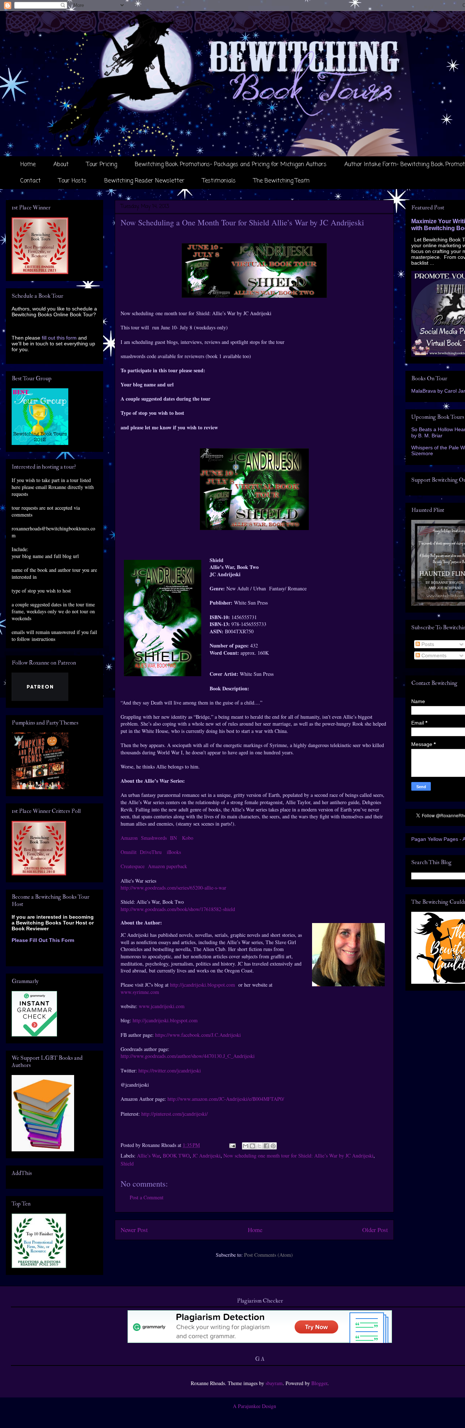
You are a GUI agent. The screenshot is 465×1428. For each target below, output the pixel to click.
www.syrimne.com (140, 991)
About (61, 164)
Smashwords (154, 837)
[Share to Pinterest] (273, 1146)
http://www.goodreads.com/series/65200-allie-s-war (173, 887)
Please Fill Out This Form (43, 940)
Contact (30, 181)
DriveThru (151, 852)
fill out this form (59, 338)
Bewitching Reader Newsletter (144, 181)
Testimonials (219, 181)
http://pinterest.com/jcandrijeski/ (174, 1113)
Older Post (375, 1230)
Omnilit (129, 852)
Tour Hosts (72, 181)
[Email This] (245, 1146)
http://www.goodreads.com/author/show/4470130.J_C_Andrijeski (188, 1055)
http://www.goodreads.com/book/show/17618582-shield (178, 909)
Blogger (319, 1383)
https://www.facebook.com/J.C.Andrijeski (198, 1034)
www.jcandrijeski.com (162, 1006)
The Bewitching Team (282, 181)
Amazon (129, 837)
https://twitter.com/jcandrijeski (169, 1070)
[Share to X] (259, 1146)
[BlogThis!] (252, 1146)
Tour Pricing (101, 164)
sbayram (274, 1383)
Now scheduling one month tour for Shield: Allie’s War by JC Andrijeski (298, 1155)
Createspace (133, 866)
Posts (427, 644)
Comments (433, 655)
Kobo (187, 837)
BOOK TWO (176, 1155)
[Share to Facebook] (266, 1146)
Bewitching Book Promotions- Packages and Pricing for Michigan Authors (231, 164)
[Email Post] (232, 1145)
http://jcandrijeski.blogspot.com (202, 984)
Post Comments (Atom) (268, 1254)
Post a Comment (146, 1197)
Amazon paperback (167, 866)
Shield (127, 1163)
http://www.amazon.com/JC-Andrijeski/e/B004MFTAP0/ (225, 1098)
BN (173, 837)
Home (28, 164)
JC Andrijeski (207, 1155)
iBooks (173, 852)
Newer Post (134, 1230)
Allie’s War (148, 1155)
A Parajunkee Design (254, 1406)
